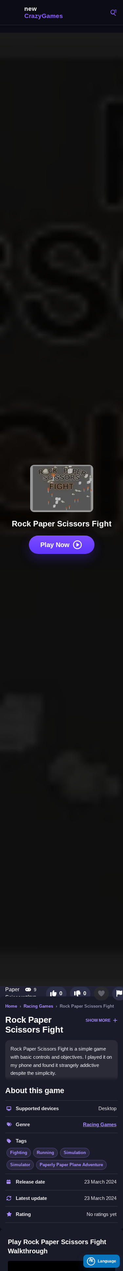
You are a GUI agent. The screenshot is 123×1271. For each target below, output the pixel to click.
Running (45, 1152)
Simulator (20, 1164)
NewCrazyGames (36, 12)
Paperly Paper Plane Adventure (71, 1164)
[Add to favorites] (101, 993)
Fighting (18, 1152)
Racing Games (38, 1006)
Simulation (75, 1152)
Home (11, 1006)
